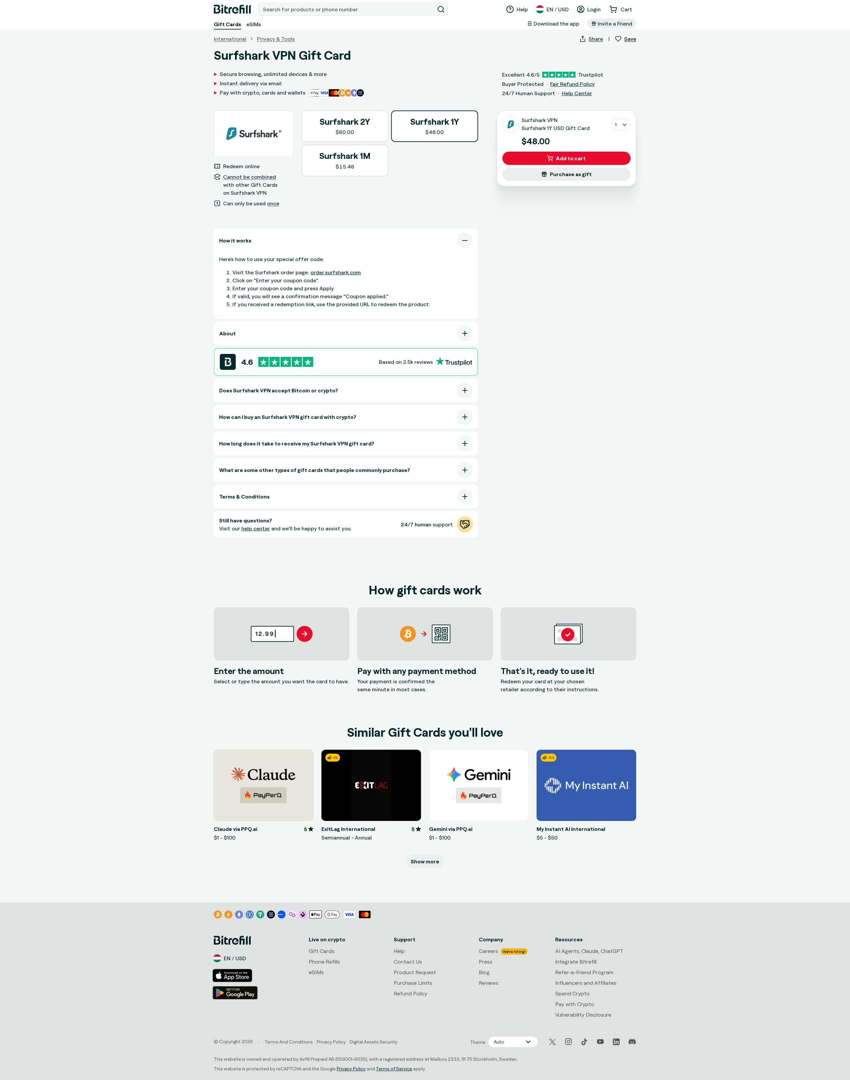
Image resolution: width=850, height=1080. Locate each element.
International (230, 38)
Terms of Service (394, 1068)
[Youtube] (600, 1042)
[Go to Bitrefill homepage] (232, 9)
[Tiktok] (584, 1042)
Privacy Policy (351, 1068)
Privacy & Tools (276, 38)
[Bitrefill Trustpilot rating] (285, 362)
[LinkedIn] (616, 1042)
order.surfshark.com (335, 272)
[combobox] (347, 9)
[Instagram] (568, 1042)
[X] (552, 1042)
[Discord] (632, 1042)
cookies (42, 1013)
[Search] (441, 9)
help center (255, 528)
